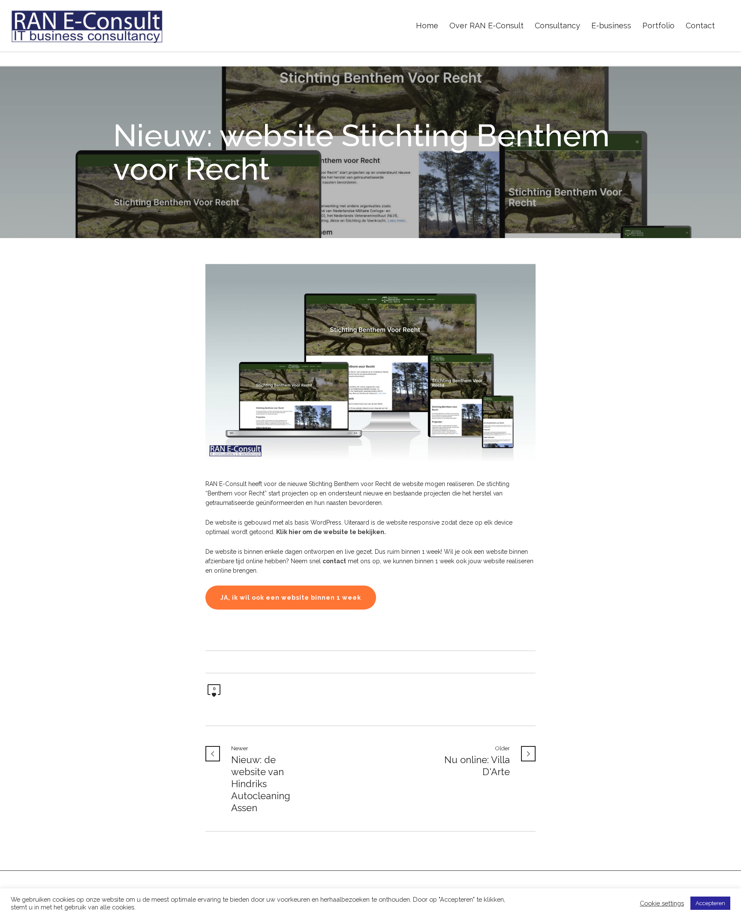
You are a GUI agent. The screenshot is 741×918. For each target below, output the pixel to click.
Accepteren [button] (710, 903)
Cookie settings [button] (662, 903)
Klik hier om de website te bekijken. (331, 531)
